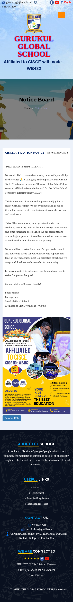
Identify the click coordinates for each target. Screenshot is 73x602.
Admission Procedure (38, 503)
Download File (12, 418)
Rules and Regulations (38, 498)
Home (27, 108)
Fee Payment (38, 492)
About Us (37, 487)
